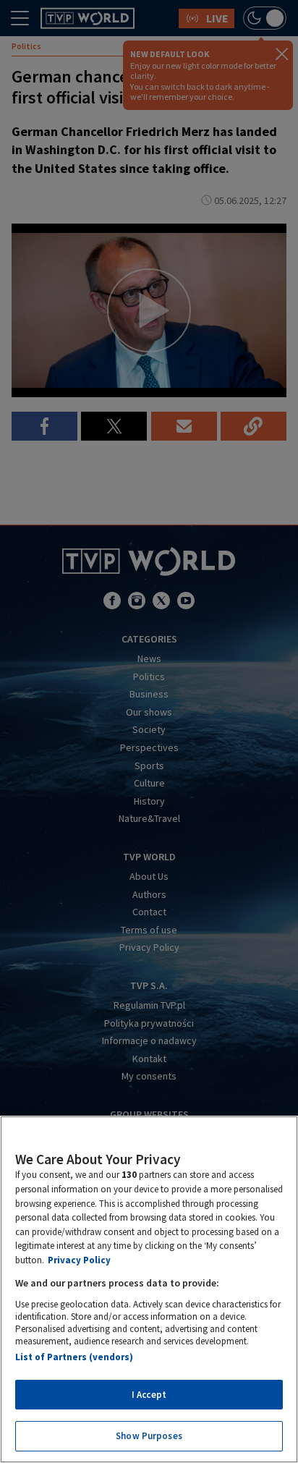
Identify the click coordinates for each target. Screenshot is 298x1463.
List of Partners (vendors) (74, 1357)
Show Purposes (149, 1436)
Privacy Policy (79, 1260)
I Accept (149, 1394)
